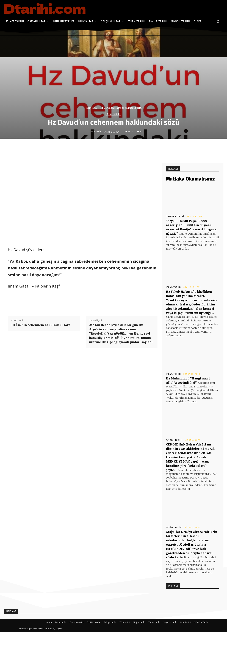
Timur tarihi (154, 622)
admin (97, 132)
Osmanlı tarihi (175, 216)
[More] (141, 146)
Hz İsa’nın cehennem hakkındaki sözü (40, 325)
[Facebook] (108, 146)
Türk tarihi (125, 622)
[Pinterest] (124, 146)
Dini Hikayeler (94, 622)
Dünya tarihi (110, 622)
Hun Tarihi (185, 622)
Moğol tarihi (174, 440)
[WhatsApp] (132, 146)
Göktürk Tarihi (201, 622)
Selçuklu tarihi (170, 622)
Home (49, 622)
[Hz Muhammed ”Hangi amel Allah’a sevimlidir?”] (192, 356)
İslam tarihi (91, 107)
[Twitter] (116, 146)
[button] (218, 21)
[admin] (88, 131)
